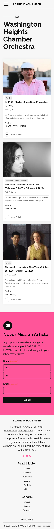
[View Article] (27, 98)
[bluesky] (30, 456)
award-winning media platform (18, 430)
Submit (27, 400)
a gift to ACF (29, 450)
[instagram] (27, 456)
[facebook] (24, 456)
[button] (6, 4)
